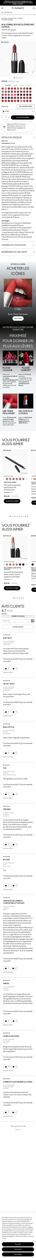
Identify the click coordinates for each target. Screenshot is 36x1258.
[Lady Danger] (6, 101)
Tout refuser (18, 1249)
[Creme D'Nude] (34, 479)
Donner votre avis (18, 616)
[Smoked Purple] (3, 98)
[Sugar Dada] (9, 101)
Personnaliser (18, 1254)
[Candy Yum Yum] (15, 95)
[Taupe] (24, 101)
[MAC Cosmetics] (18, 8)
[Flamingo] (21, 101)
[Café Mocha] (9, 92)
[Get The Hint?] (6, 95)
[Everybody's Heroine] (6, 98)
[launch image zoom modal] (32, 71)
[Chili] (12, 101)
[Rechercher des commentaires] (32, 620)
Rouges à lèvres (7, 19)
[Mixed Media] (24, 95)
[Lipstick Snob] (12, 95)
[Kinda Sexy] (6, 92)
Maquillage (12, 18)
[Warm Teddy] (18, 92)
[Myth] (13, 564)
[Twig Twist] (27, 92)
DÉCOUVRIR (18, 318)
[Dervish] (23, 479)
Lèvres (20, 18)
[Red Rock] (18, 101)
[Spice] (17, 479)
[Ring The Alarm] (27, 98)
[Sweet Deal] (30, 92)
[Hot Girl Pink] (15, 88)
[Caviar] (9, 98)
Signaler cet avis (8, 672)
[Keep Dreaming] (15, 98)
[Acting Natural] (6, 88)
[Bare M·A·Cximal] (30, 88)
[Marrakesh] (27, 101)
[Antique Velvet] (30, 95)
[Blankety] (17, 564)
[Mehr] (3, 95)
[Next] (26, 479)
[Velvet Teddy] (12, 92)
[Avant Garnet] (21, 98)
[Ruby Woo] (30, 98)
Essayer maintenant (25, 106)
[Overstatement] (15, 101)
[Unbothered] (12, 88)
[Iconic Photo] (27, 88)
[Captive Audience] (18, 95)
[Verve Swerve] (9, 88)
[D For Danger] (12, 98)
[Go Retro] (18, 98)
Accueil (4, 18)
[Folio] (18, 88)
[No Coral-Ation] (3, 101)
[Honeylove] (3, 92)
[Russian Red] (24, 98)
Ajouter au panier (22, 117)
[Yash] (21, 88)
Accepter (18, 1244)
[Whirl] (21, 92)
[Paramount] (20, 564)
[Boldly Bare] (13, 479)
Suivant (18, 1129)
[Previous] (4, 479)
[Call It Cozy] (10, 564)
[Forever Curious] (30, 101)
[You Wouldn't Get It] (9, 95)
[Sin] (27, 95)
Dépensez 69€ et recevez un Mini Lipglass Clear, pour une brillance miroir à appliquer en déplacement (18, 3)
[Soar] (24, 92)
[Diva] (21, 95)
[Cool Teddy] (24, 88)
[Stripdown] (10, 479)
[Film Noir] (23, 564)
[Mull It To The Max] (15, 92)
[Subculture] (7, 479)
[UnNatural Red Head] (32, 564)
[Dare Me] (3, 88)
